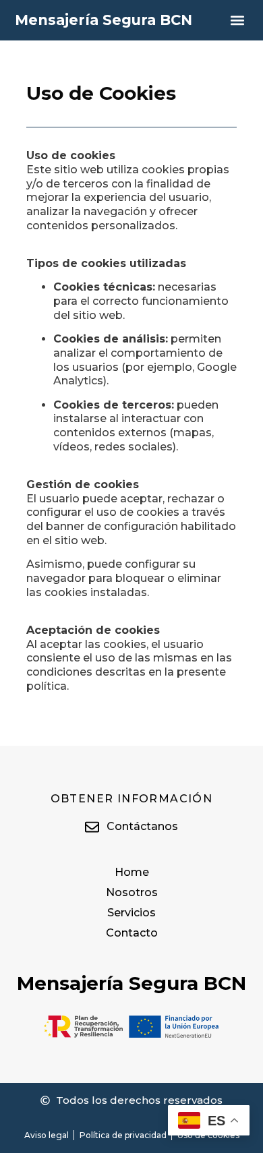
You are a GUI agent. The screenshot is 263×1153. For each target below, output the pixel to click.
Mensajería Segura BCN (103, 19)
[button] (237, 20)
